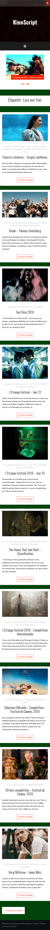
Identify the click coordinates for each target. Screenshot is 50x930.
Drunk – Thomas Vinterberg (25, 230)
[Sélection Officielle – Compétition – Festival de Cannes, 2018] (25, 681)
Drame (35, 223)
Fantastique (18, 149)
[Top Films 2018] (25, 285)
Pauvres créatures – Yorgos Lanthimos (25, 157)
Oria (41, 923)
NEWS (38, 149)
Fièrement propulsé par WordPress (16, 923)
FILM (34, 149)
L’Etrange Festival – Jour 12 (25, 392)
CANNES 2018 (34, 542)
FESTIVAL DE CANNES (20, 226)
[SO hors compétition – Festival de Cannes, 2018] (25, 764)
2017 (31, 864)
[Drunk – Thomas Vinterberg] (25, 204)
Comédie (35, 146)
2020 (30, 223)
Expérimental (7, 149)
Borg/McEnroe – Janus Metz (25, 872)
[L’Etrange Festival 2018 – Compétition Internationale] (25, 604)
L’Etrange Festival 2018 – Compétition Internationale (25, 631)
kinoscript (21, 146)
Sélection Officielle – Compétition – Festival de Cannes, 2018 (25, 709)
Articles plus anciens (14, 910)
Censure (44, 542)
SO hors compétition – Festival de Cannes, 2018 (25, 791)
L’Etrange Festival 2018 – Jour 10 (25, 473)
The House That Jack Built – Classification (25, 551)
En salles (42, 146)
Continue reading (25, 180)
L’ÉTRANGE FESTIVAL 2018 (22, 544)
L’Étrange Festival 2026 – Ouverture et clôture (27, 77)
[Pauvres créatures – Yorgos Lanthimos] (25, 127)
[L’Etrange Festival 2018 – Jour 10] (25, 443)
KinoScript (25, 22)
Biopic (36, 864)
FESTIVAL (27, 149)
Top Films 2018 (25, 312)
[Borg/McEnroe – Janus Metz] (25, 843)
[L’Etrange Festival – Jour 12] (25, 362)
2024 (29, 146)
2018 (35, 307)
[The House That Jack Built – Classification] (25, 523)
